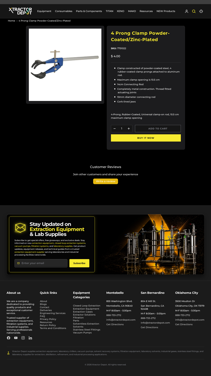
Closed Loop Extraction (86, 305)
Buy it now (145, 137)
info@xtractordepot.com (121, 319)
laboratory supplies (63, 246)
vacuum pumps (22, 246)
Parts (76, 320)
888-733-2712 (113, 315)
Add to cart (157, 128)
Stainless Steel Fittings (86, 329)
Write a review (105, 181)
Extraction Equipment (86, 308)
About (43, 301)
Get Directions (115, 324)
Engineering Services (52, 313)
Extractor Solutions (84, 314)
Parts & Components (89, 11)
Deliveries (46, 310)
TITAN (109, 11)
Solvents (78, 326)
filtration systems (39, 246)
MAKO (132, 11)
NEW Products (166, 11)
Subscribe (79, 263)
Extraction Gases (83, 311)
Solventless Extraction (86, 323)
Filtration (78, 317)
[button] (201, 11)
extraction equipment (43, 243)
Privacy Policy (48, 319)
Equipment (44, 11)
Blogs (43, 304)
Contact (44, 307)
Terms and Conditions (53, 328)
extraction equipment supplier (30, 252)
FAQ (42, 316)
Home (11, 20)
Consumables (63, 11)
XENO (120, 11)
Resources (146, 11)
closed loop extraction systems (70, 243)
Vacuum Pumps (82, 332)
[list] (65, 65)
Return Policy (48, 325)
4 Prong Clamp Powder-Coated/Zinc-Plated (45, 20)
